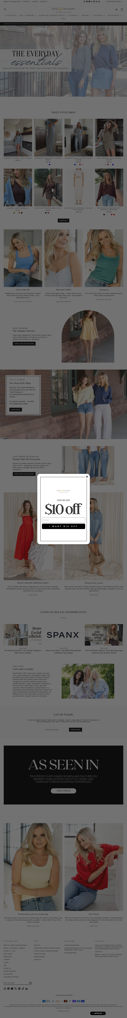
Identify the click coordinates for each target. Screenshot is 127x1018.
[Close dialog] (87, 477)
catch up (98, 1013)
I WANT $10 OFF (63, 526)
